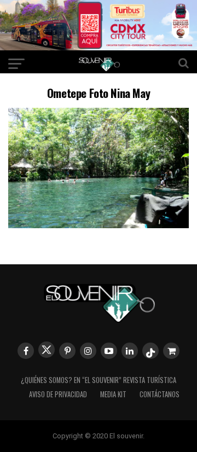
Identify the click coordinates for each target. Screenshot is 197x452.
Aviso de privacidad (58, 394)
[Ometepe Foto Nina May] (98, 224)
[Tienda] (171, 351)
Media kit (113, 394)
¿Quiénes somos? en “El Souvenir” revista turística (98, 380)
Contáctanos (159, 394)
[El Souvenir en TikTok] (150, 351)
